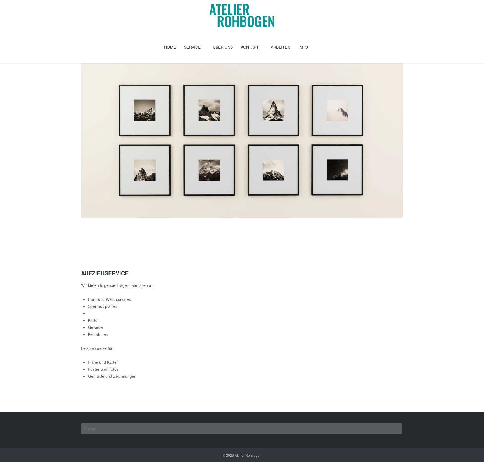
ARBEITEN (280, 47)
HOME (170, 47)
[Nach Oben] (469, 448)
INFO (303, 47)
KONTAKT (250, 47)
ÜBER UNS (223, 47)
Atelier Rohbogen (248, 455)
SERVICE (192, 47)
